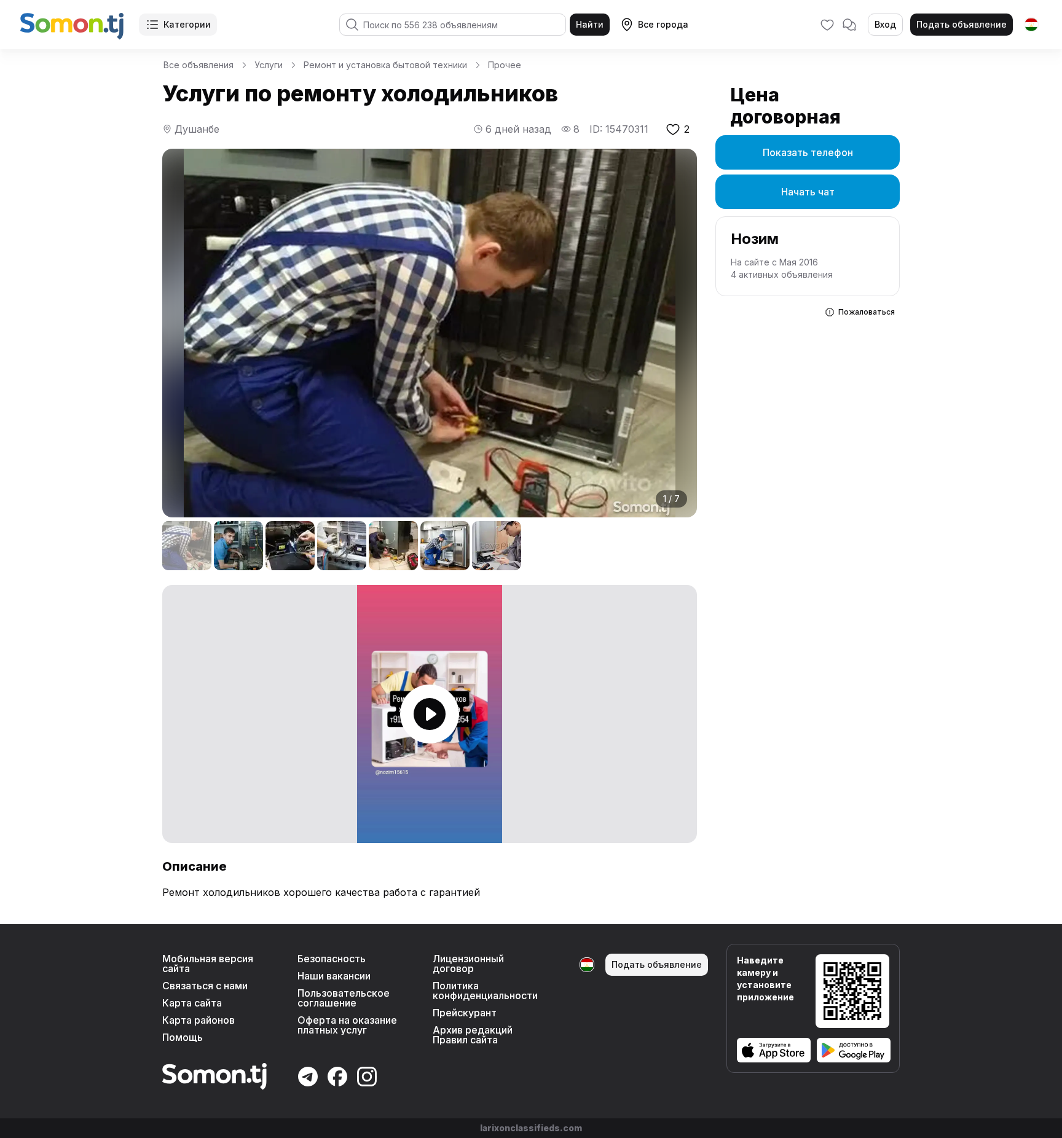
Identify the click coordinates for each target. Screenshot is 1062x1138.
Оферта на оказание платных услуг (347, 1025)
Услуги (268, 65)
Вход (885, 24)
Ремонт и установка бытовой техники (385, 65)
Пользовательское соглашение (343, 998)
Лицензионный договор (468, 963)
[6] (445, 545)
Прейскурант (465, 1013)
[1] (186, 545)
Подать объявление (961, 24)
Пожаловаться (866, 311)
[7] (496, 545)
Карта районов (198, 1020)
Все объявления (198, 65)
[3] (290, 545)
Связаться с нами (205, 986)
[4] (341, 545)
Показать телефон (808, 152)
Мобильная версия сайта (207, 963)
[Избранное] (827, 25)
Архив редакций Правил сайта (473, 1035)
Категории (187, 24)
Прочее (504, 65)
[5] (393, 545)
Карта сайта (192, 1003)
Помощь (182, 1037)
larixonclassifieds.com (531, 1128)
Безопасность (331, 958)
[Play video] (429, 714)
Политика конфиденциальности (485, 990)
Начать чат (808, 192)
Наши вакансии (334, 976)
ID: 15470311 (618, 129)
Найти (590, 24)
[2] (238, 545)
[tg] (1031, 25)
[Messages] (849, 25)
